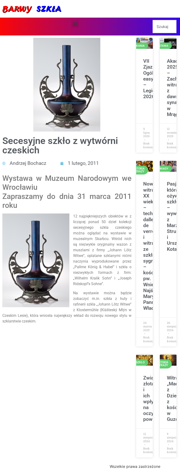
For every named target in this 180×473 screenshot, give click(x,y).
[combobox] (164, 26)
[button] (75, 24)
